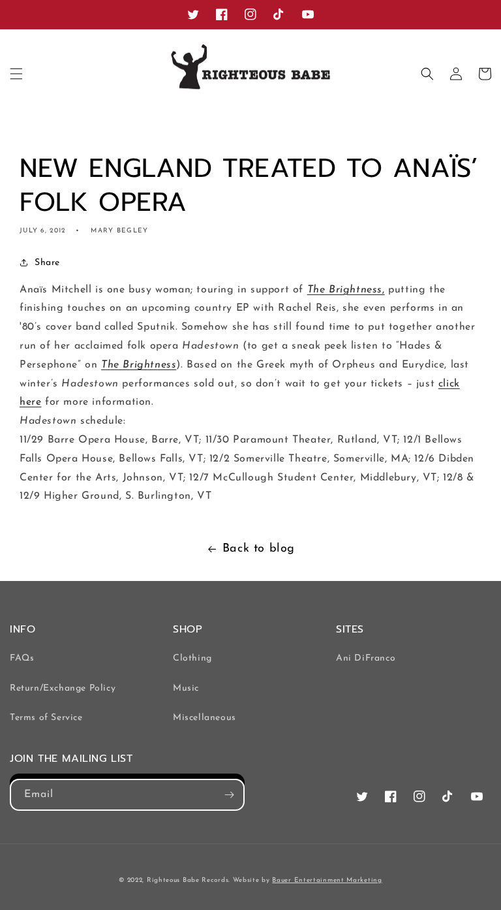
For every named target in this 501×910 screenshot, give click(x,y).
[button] (16, 73)
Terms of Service (46, 718)
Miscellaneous (204, 718)
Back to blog (258, 549)
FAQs (22, 658)
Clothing (192, 658)
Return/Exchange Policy (62, 688)
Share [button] (47, 263)
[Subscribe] (229, 795)
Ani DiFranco (365, 658)
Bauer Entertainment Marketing (327, 880)
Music (186, 688)
